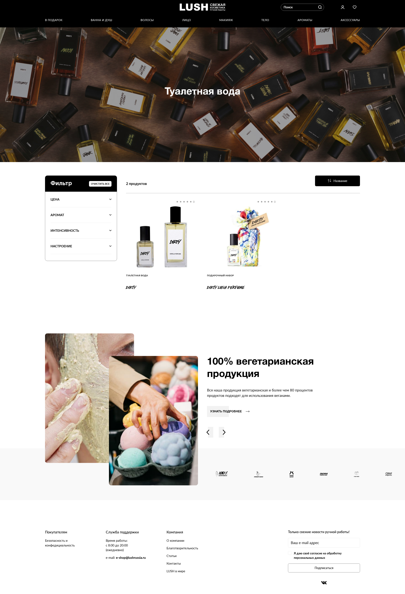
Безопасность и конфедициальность (60, 543)
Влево (207, 432)
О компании (175, 540)
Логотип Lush (202, 7)
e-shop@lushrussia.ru (131, 557)
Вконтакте (323, 582)
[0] (162, 237)
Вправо (224, 432)
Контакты (174, 563)
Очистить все (100, 183)
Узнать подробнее (226, 411)
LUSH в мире (176, 571)
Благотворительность (182, 548)
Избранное (354, 7)
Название (340, 181)
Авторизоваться (342, 7)
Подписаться (324, 568)
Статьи (172, 556)
